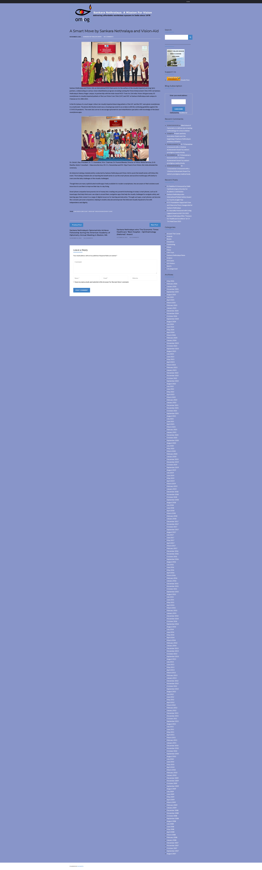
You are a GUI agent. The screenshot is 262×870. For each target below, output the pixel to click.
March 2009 (171, 802)
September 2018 (173, 500)
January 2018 (171, 519)
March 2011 (171, 737)
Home (188, 1)
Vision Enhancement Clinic (103, 211)
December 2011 (172, 713)
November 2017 (173, 524)
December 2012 (172, 681)
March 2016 (171, 575)
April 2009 (170, 800)
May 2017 (170, 540)
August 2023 (171, 351)
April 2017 (170, 543)
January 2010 (171, 775)
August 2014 (171, 627)
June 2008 (170, 827)
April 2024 (170, 332)
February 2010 (172, 772)
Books (169, 239)
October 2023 (172, 346)
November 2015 (173, 586)
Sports (169, 266)
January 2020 (171, 456)
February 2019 (172, 486)
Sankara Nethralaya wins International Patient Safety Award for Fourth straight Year (179, 197)
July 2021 (170, 419)
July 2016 (170, 565)
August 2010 (171, 756)
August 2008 (171, 821)
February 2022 (172, 400)
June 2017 (170, 538)
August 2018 (171, 502)
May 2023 (170, 359)
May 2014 (170, 635)
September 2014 (173, 624)
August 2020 (171, 443)
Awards (169, 236)
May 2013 (170, 667)
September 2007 (173, 851)
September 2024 (173, 319)
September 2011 (173, 721)
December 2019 (172, 459)
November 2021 (173, 408)
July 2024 (170, 324)
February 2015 (172, 610)
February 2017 (172, 548)
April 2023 (170, 362)
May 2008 (170, 829)
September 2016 (173, 559)
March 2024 (171, 335)
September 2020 (173, 440)
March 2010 (171, 770)
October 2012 (172, 686)
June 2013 (170, 664)
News (169, 250)
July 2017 (170, 535)
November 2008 (173, 813)
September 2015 (173, 592)
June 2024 (170, 327)
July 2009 (170, 791)
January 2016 (171, 581)
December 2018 (172, 492)
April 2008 (170, 832)
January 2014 (171, 645)
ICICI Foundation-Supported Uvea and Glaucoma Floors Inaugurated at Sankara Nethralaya (179, 205)
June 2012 (170, 697)
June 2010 (170, 762)
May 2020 (170, 448)
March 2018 (171, 513)
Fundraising (171, 244)
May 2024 (170, 330)
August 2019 (171, 470)
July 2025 (170, 297)
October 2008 (172, 816)
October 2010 (172, 751)
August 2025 (171, 294)
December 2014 (172, 616)
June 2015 (170, 600)
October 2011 (172, 718)
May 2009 (170, 797)
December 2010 (172, 745)
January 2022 (171, 402)
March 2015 (171, 608)
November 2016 (173, 554)
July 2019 (170, 473)
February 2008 (172, 837)
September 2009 (173, 786)
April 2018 (170, 510)
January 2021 (171, 432)
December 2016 (172, 551)
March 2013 (171, 673)
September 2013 (173, 656)
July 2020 (170, 446)
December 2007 (172, 843)
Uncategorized (172, 269)
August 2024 (171, 321)
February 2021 (172, 429)
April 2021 (170, 424)
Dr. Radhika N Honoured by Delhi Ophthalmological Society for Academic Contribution (178, 189)
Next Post (154, 225)
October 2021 (172, 411)
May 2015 (170, 602)
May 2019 (170, 478)
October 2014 (172, 621)
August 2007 (171, 854)
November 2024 (173, 313)
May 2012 (170, 700)
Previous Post (77, 225)
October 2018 (172, 497)
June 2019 (170, 475)
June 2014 (170, 632)
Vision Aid (91, 211)
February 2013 (172, 675)
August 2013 (171, 659)
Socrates (80, 866)
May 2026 (170, 281)
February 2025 (172, 305)
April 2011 (170, 735)
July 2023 (170, 354)
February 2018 (172, 516)
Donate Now (185, 80)
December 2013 (172, 648)
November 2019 (173, 462)
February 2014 (172, 643)
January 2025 (171, 308)
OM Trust (170, 252)
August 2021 (171, 416)
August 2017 (171, 532)
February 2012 (172, 708)
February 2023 (172, 367)
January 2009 (171, 808)
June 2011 (170, 729)
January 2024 (171, 340)
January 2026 (171, 286)
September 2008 (173, 818)
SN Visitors (171, 263)
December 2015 (172, 583)
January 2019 (171, 489)
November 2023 (173, 343)
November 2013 (173, 651)
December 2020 (172, 435)
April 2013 (170, 670)
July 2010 (170, 759)
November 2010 (173, 748)
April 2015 (170, 605)
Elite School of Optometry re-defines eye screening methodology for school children (179, 128)
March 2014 (171, 640)
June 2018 (170, 508)
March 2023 (171, 365)
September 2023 (173, 348)
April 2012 (170, 702)
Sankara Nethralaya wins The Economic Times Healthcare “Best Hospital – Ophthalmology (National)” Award (137, 232)
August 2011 (171, 724)
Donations (170, 242)
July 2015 (170, 597)
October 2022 (172, 378)
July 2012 (170, 694)
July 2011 (170, 727)
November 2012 (173, 683)
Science (169, 258)
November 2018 (173, 494)
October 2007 (172, 848)
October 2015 (172, 589)
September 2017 (173, 529)
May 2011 (170, 732)
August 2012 (171, 691)
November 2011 (173, 716)
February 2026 (172, 284)
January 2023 (171, 370)
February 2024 (172, 338)
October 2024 (172, 316)
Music (169, 247)
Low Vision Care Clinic (80, 211)
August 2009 (171, 789)
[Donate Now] (176, 66)
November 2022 (173, 375)
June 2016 (170, 567)
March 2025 (171, 303)
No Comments (108, 36)
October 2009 (172, 783)
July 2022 (170, 386)
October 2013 (172, 654)
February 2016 (172, 578)
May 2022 (170, 392)
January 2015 (171, 613)
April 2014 (170, 637)
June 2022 (170, 389)
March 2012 (171, 705)
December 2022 (172, 373)
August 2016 (171, 562)
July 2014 (170, 629)
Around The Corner (173, 234)
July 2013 (170, 662)
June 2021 (170, 421)
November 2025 (173, 289)
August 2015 (171, 594)
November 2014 (173, 619)
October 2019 (172, 465)
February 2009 (172, 805)
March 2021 (171, 427)
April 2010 (170, 767)
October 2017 (172, 527)
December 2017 (172, 521)
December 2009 (172, 778)
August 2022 (171, 384)
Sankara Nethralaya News (92, 36)
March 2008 (171, 835)
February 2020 (172, 454)
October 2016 (172, 556)
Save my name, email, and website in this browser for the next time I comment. (102, 282)
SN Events (170, 261)
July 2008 (170, 824)
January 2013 (171, 678)
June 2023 (170, 357)
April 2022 (170, 394)
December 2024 (172, 311)
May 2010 (170, 764)
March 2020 (171, 451)
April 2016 (170, 573)
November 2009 (173, 781)
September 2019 (173, 467)
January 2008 (171, 840)
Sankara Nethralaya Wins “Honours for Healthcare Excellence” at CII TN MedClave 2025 (179, 218)
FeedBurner (183, 113)
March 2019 (171, 483)
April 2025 (170, 300)
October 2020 (172, 438)
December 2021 (172, 405)
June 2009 (170, 794)
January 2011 (171, 743)
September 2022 (173, 381)
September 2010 (173, 754)
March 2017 (171, 546)
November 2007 (173, 845)
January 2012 (171, 710)
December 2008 (172, 810)
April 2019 (170, 481)
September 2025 (173, 292)
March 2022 (171, 397)
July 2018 (170, 505)
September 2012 (173, 689)
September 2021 (173, 413)
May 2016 (170, 570)
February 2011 (172, 740)
